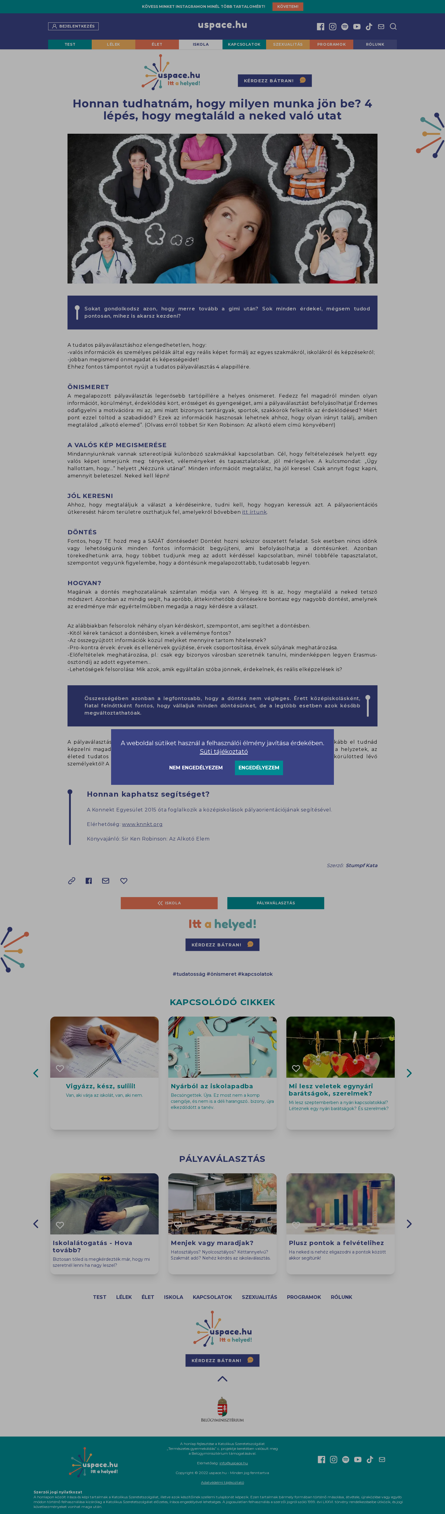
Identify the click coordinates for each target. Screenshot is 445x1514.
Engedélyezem (259, 768)
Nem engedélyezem (196, 768)
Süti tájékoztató (224, 751)
